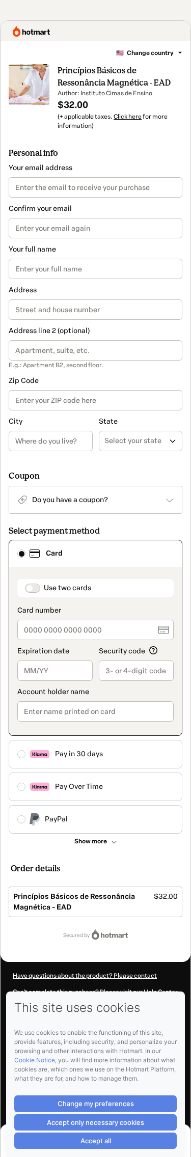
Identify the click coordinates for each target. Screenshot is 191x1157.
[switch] (32, 588)
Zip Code (24, 380)
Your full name (32, 249)
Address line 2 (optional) (49, 330)
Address (23, 290)
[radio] (21, 553)
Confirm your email (40, 208)
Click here (128, 116)
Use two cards (67, 588)
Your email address (40, 167)
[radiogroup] (95, 687)
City (15, 421)
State (108, 421)
